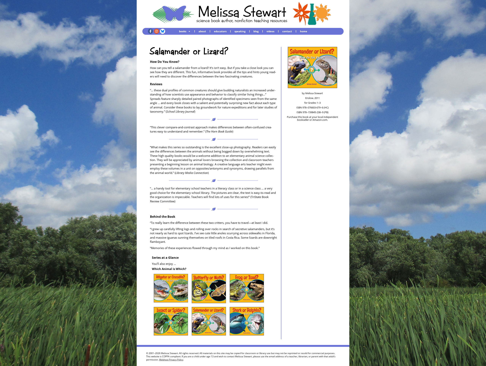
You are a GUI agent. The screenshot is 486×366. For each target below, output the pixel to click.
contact (287, 31)
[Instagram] (156, 31)
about (202, 31)
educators (220, 31)
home (303, 31)
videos (270, 31)
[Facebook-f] (150, 31)
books (182, 31)
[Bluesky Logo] (162, 31)
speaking (239, 31)
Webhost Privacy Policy (171, 359)
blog (256, 31)
